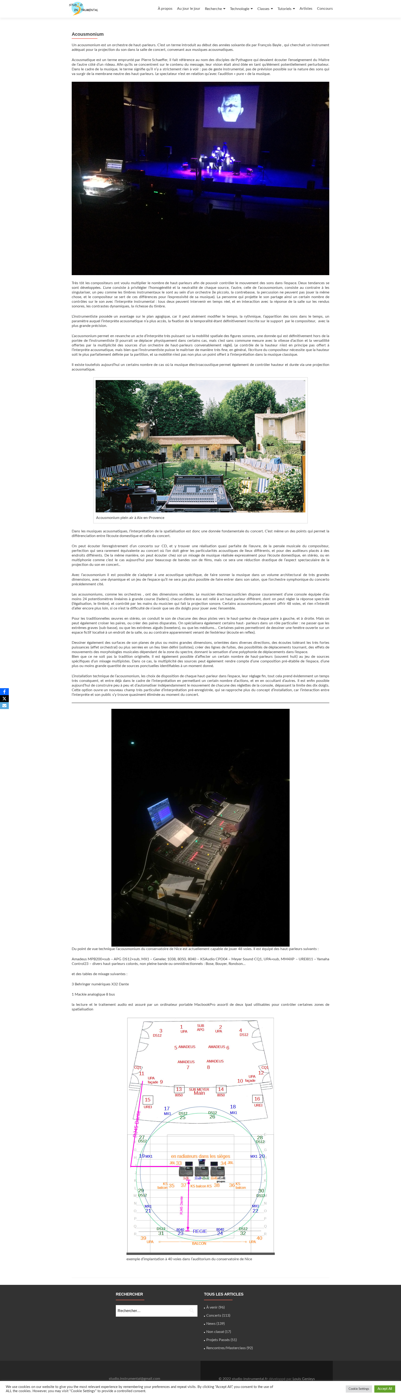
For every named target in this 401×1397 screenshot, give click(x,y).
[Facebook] (4, 691)
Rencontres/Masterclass (226, 1348)
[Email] (4, 705)
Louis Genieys (304, 1379)
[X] (4, 698)
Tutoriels (284, 9)
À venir (212, 1307)
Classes (263, 9)
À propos (165, 8)
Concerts (213, 1315)
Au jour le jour (188, 8)
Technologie (239, 9)
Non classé (215, 1332)
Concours (325, 8)
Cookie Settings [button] (359, 1388)
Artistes (306, 8)
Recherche (213, 9)
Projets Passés (218, 1340)
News (211, 1323)
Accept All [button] (385, 1388)
